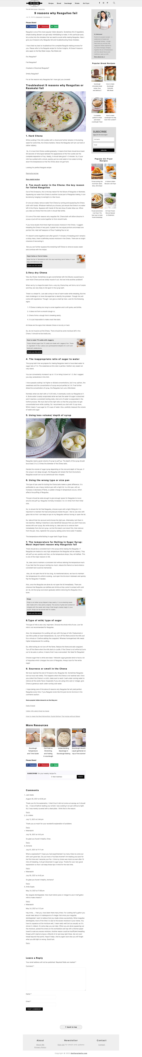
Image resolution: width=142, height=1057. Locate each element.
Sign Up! (61, 1045)
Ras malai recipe (33, 179)
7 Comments (46, 17)
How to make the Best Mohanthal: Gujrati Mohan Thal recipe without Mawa (53, 716)
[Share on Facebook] (2, 526)
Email (28, 1001)
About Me (40, 1045)
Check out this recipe (34, 265)
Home (35, 9)
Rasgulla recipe (32, 173)
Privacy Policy (40, 1047)
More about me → (99, 56)
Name (28, 994)
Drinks (77, 3)
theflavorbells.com (79, 1053)
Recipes (51, 3)
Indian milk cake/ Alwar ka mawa (37, 711)
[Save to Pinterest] (2, 530)
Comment (30, 966)
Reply (28, 812)
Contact (101, 1045)
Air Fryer (86, 3)
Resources (42, 9)
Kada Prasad (30, 706)
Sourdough (68, 3)
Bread (59, 3)
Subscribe (104, 150)
